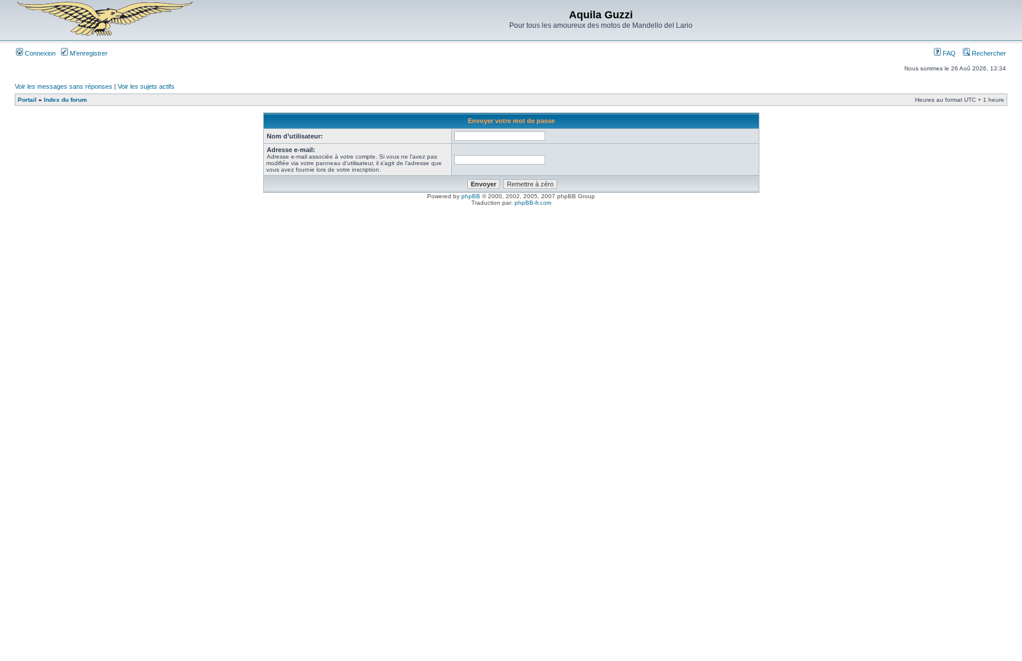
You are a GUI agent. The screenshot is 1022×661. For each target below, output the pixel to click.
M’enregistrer (88, 53)
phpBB (470, 196)
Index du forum (65, 99)
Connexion (39, 53)
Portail (27, 99)
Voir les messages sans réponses (63, 86)
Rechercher (988, 53)
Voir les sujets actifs (146, 86)
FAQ (948, 53)
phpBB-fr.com (533, 202)
